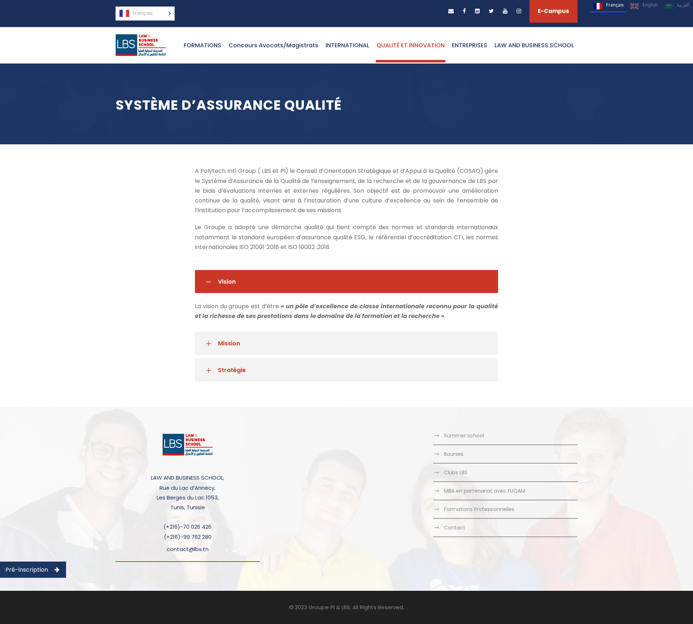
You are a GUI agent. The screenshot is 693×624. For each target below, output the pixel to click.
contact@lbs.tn (188, 549)
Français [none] (615, 5)
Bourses (453, 454)
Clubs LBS (455, 472)
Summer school (464, 435)
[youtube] (505, 11)
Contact (454, 527)
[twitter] (491, 11)
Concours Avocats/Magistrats (273, 45)
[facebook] (464, 11)
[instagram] (519, 11)
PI (283, 171)
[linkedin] (477, 11)
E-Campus (553, 11)
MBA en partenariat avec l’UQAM (484, 490)
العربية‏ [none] (683, 5)
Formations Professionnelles (479, 509)
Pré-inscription (26, 570)
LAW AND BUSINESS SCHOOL (534, 45)
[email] (451, 11)
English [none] (650, 5)
